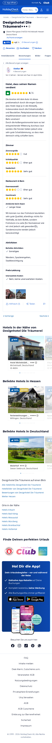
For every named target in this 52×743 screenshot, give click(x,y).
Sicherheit (26, 720)
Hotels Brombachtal (11, 525)
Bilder (37, 56)
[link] (41, 10)
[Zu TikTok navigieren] (26, 645)
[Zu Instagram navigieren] (19, 645)
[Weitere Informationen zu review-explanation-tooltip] (36, 42)
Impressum (26, 726)
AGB (26, 703)
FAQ (26, 658)
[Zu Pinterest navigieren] (33, 645)
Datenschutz (26, 686)
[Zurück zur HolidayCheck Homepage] (10, 10)
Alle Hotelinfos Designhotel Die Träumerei (21, 485)
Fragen (48, 56)
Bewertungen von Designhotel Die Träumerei (23, 492)
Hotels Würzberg (9, 521)
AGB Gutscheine (26, 709)
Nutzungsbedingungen (26, 680)
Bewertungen (25, 56)
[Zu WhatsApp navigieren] (39, 645)
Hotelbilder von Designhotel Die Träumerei (22, 488)
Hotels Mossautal (10, 517)
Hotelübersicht (7, 56)
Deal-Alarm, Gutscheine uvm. (26, 669)
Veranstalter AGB (26, 675)
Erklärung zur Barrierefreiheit (26, 714)
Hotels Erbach (8, 509)
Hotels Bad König (10, 513)
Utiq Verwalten (26, 697)
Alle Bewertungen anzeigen (17, 63)
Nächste (43, 316)
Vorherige (9, 316)
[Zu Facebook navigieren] (13, 645)
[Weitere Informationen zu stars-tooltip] (29, 26)
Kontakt (35, 3)
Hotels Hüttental (9, 529)
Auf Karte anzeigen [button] (14, 38)
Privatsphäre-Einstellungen (26, 692)
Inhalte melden (26, 663)
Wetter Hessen (9, 496)
